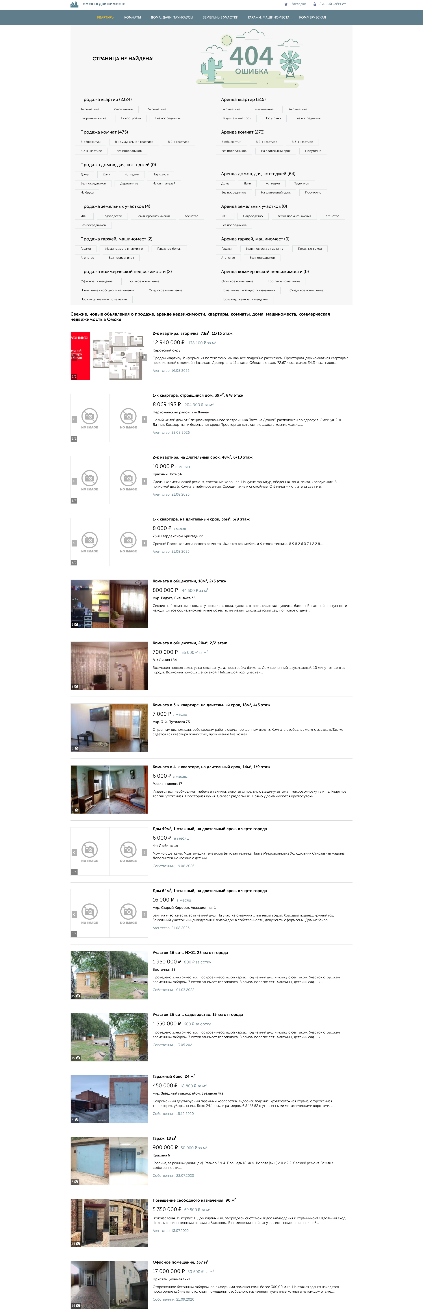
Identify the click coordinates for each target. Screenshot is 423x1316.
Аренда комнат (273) (243, 132)
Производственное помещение (104, 299)
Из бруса (87, 192)
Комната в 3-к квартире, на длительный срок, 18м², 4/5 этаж (211, 705)
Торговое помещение (143, 281)
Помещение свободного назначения (107, 290)
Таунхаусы (161, 174)
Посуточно (273, 118)
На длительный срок (236, 118)
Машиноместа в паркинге (124, 248)
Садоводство (112, 216)
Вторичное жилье (93, 118)
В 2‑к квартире (178, 141)
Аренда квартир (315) (243, 100)
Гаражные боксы (169, 248)
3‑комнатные (156, 109)
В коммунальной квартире (134, 141)
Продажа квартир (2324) (106, 100)
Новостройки (131, 118)
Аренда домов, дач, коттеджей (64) (258, 174)
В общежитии (90, 141)
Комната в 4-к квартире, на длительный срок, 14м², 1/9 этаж (211, 767)
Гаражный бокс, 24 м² (174, 1077)
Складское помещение (165, 290)
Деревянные (129, 183)
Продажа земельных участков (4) (115, 206)
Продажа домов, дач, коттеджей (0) (118, 165)
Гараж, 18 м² (164, 1139)
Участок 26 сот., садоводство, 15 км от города (198, 1015)
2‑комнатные (123, 109)
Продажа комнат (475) (104, 132)
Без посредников (167, 118)
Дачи (106, 174)
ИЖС (84, 216)
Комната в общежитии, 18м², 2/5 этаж (189, 581)
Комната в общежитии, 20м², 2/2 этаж (190, 643)
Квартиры (106, 17)
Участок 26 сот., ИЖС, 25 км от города (190, 953)
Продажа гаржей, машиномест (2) (116, 239)
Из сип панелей (164, 183)
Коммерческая (312, 17)
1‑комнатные (90, 109)
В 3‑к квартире (91, 150)
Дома (85, 174)
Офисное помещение (97, 281)
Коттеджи (132, 174)
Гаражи (86, 248)
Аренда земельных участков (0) (254, 206)
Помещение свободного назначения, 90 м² (194, 1201)
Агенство (192, 216)
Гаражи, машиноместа (268, 17)
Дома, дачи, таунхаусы (172, 17)
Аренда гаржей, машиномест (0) (255, 239)
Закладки (298, 4)
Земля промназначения (153, 216)
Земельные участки (220, 17)
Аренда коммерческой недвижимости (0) (265, 272)
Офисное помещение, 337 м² (180, 1262)
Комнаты (132, 17)
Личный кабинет (332, 4)
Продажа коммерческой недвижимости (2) (126, 272)
